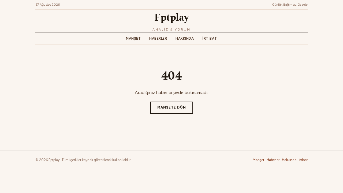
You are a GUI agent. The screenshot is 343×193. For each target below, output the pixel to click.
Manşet (133, 38)
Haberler (158, 38)
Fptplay (171, 17)
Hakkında (185, 38)
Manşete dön (171, 107)
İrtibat (209, 38)
